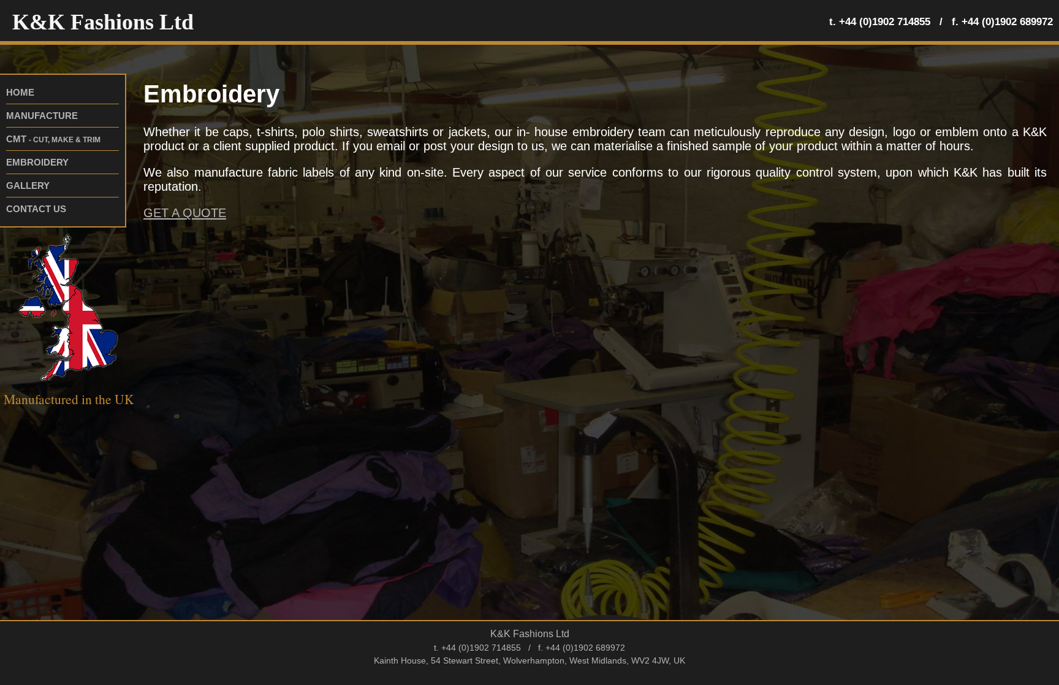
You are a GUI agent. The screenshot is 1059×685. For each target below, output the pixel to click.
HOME (20, 92)
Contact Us (36, 209)
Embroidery (37, 162)
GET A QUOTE (184, 213)
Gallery (28, 185)
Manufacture (42, 115)
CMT (53, 139)
